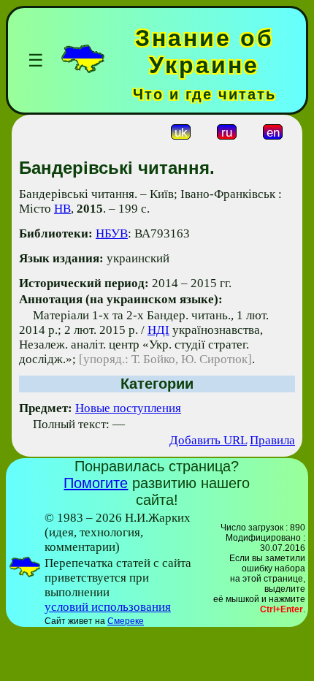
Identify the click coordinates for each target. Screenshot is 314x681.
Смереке (125, 621)
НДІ (158, 330)
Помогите (96, 483)
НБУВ (112, 233)
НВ (62, 209)
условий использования (108, 607)
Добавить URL (208, 440)
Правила (272, 440)
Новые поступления (128, 408)
